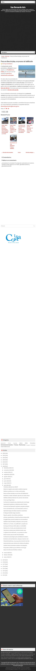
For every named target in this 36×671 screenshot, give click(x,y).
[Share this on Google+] (8, 108)
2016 (4, 566)
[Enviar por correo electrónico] (2, 112)
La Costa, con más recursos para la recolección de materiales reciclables (21, 129)
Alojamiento (3, 443)
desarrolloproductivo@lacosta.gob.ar (10, 106)
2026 (4, 453)
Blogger (21, 665)
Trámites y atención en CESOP (11, 487)
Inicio (19, 152)
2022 (4, 462)
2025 (4, 455)
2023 (4, 459)
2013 (4, 573)
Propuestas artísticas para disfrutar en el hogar (15, 547)
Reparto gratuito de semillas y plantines (13, 515)
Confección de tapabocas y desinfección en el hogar (16, 502)
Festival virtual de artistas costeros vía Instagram (15, 545)
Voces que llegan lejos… (9, 500)
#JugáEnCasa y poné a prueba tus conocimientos (16, 519)
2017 (4, 564)
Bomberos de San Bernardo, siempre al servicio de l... (16, 539)
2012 (4, 575)
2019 (4, 560)
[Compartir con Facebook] (7, 112)
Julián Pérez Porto (16, 654)
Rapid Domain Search (26, 669)
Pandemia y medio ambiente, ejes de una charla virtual (16, 495)
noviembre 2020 (8, 470)
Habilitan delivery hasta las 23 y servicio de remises (16, 497)
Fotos (16, 445)
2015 (4, 568)
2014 (4, 570)
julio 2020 (6, 478)
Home (2, 56)
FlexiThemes (13, 667)
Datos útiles (23, 443)
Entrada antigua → (30, 152)
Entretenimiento (7, 445)
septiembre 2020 (8, 474)
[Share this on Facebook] (5, 108)
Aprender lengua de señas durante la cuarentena (15, 510)
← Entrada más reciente (7, 152)
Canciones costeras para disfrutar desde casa (15, 530)
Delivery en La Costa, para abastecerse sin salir (15, 528)
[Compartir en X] (5, 112)
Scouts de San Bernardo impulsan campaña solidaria (16, 506)
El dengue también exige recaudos (12, 513)
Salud (2, 446)
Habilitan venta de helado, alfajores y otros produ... (16, 521)
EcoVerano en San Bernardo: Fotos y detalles (13, 145)
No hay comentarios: (7, 63)
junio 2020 (6, 481)
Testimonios (7, 446)
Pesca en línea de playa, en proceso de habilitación (17, 61)
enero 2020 (6, 557)
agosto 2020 (7, 476)
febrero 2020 (7, 554)
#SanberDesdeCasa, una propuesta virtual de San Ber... (17, 541)
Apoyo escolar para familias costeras (13, 549)
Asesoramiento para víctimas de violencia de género (16, 543)
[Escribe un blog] (4, 112)
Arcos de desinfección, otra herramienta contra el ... (16, 508)
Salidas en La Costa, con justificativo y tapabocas (15, 523)
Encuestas (32, 443)
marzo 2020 (7, 552)
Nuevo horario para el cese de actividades (14, 534)
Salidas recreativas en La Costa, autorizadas (14, 491)
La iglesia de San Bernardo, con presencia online (15, 532)
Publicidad (32, 445)
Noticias (7, 56)
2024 (4, 457)
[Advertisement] (18, 31)
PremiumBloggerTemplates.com (12, 669)
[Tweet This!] (6, 108)
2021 (4, 464)
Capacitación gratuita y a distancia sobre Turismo (15, 504)
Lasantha (28, 667)
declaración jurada (13, 90)
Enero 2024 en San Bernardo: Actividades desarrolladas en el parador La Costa (5, 129)
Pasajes (28, 445)
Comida (15, 443)
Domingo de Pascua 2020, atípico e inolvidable (15, 526)
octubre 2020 (7, 472)
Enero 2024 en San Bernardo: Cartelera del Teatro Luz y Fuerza (13, 129)
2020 (4, 466)
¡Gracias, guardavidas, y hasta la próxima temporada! (16, 517)
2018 (4, 562)
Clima (9, 443)
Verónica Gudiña (5, 654)
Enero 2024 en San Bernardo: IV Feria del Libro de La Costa (30, 129)
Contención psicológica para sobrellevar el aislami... (16, 536)
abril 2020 (6, 485)
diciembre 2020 (7, 468)
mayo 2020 (6, 483)
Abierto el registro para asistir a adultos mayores (15, 489)
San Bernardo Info (18, 7)
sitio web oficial (5, 88)
